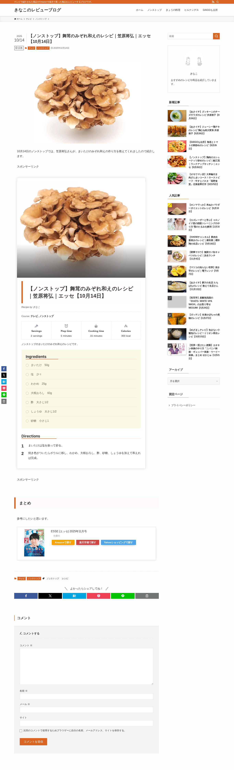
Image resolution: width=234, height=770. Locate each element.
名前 (24, 690)
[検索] (217, 2)
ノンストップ (42, 48)
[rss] (213, 2)
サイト (23, 717)
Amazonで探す (63, 542)
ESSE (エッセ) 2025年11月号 (69, 531)
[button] (26, 596)
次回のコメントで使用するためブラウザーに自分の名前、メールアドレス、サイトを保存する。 (74, 730)
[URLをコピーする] (147, 596)
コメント (26, 645)
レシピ (65, 578)
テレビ (31, 48)
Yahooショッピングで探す (118, 542)
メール (25, 704)
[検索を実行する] (216, 36)
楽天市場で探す (87, 542)
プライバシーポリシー (183, 405)
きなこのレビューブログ (37, 10)
